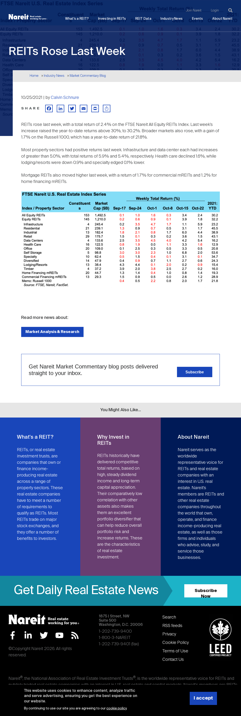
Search (169, 617)
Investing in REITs (112, 18)
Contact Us (173, 660)
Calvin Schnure (65, 98)
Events (197, 18)
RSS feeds (172, 626)
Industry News (172, 18)
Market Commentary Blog (88, 75)
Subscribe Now (206, 593)
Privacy (169, 634)
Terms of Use (175, 651)
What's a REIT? (77, 18)
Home (34, 75)
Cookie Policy (175, 643)
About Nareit (222, 18)
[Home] (27, 17)
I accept (203, 698)
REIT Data (143, 18)
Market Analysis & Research (52, 332)
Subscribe (194, 372)
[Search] (230, 10)
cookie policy (116, 708)
